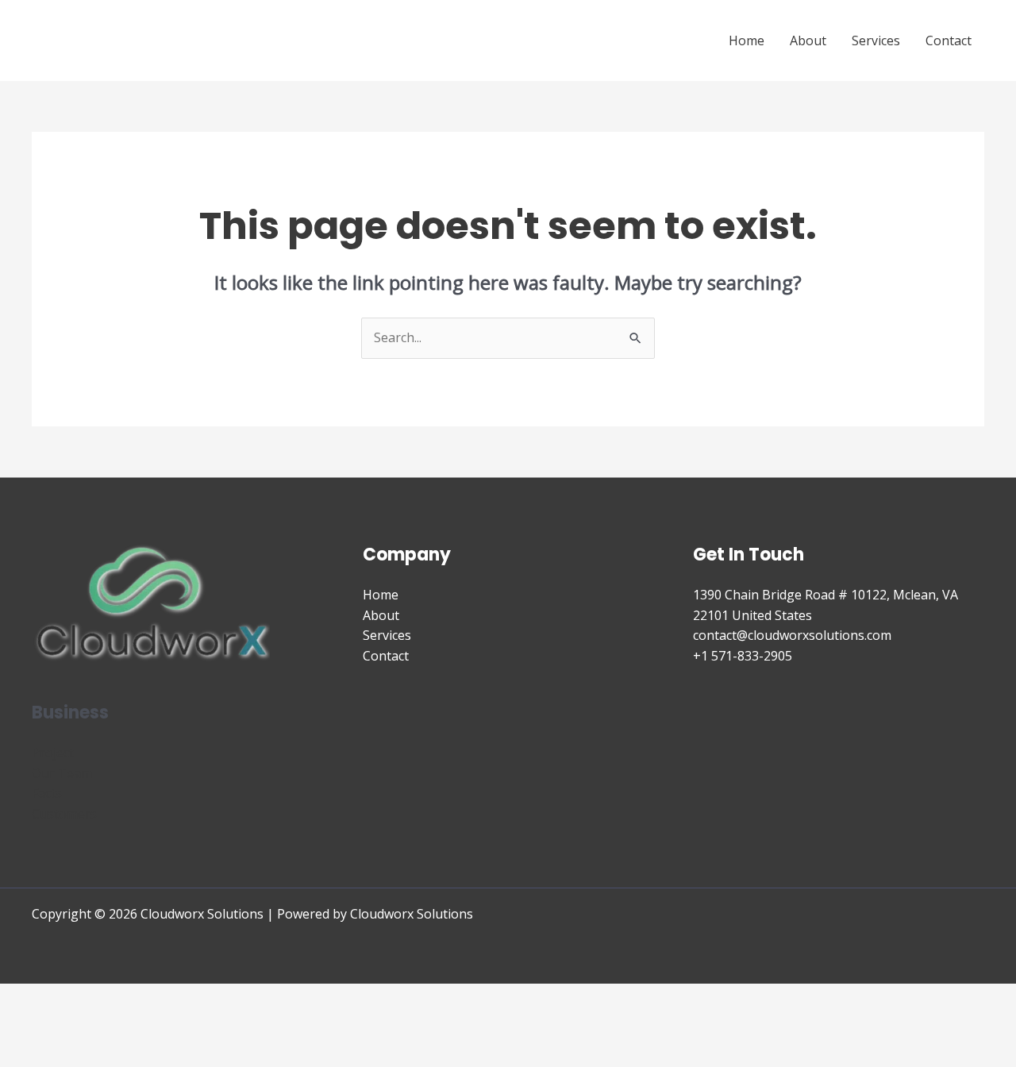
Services (876, 40)
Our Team (62, 773)
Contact (949, 40)
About (808, 40)
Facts (47, 793)
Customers (64, 813)
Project (53, 752)
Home (746, 40)
